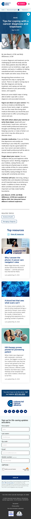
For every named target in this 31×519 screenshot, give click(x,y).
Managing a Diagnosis (9, 221)
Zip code (4, 441)
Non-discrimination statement (15, 508)
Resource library (26, 9)
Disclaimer (15, 503)
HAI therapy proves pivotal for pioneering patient (14, 349)
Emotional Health (8, 217)
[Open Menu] (28, 4)
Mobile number (9, 457)
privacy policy (10, 483)
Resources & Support (12, 9)
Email (3, 449)
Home (3, 9)
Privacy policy (15, 506)
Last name (5, 433)
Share (28, 14)
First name (5, 426)
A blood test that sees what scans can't (14, 302)
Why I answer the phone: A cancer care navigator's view (14, 260)
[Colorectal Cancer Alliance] (6, 4)
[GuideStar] (19, 513)
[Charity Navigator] (11, 513)
